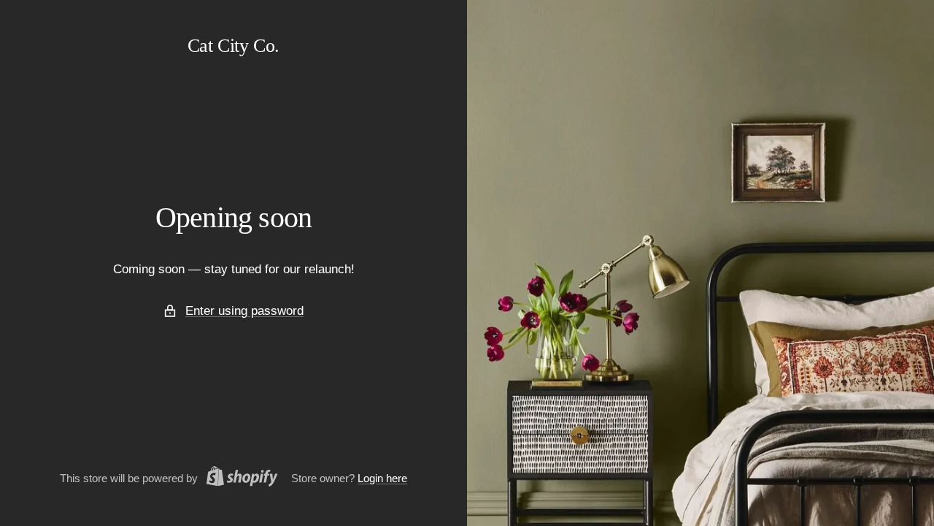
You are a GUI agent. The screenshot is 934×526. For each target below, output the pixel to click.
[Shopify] (238, 478)
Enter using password (244, 311)
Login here (382, 478)
